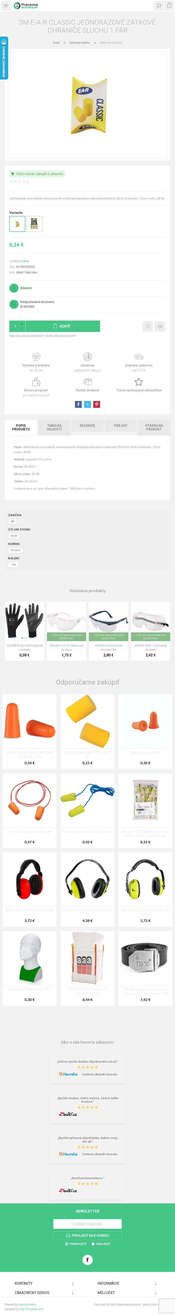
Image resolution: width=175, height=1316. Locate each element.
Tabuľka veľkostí (54, 427)
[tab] (21, 427)
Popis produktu (21, 427)
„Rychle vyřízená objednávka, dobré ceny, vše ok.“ (87, 1139)
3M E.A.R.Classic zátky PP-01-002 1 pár (87, 755)
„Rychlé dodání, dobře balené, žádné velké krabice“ (87, 1099)
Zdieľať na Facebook (78, 404)
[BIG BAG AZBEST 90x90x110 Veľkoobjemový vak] (87, 958)
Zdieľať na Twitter (87, 404)
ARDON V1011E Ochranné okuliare (66, 647)
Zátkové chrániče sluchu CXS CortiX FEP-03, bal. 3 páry (29, 755)
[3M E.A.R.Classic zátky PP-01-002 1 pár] (87, 721)
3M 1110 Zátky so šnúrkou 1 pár (29, 831)
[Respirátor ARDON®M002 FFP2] (30, 958)
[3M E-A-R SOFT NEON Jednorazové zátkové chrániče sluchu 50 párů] (145, 800)
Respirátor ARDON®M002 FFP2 (29, 989)
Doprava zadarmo (139, 362)
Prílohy (120, 425)
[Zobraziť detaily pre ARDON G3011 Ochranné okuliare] (150, 621)
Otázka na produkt (154, 427)
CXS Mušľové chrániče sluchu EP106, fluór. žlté (145, 912)
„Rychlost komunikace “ (88, 1178)
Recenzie (87, 425)
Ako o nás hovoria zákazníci (87, 1042)
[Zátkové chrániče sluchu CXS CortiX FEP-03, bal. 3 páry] (30, 721)
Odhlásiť (103, 1244)
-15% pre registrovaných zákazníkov (66, 637)
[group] (24, 621)
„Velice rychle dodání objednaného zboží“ (87, 1061)
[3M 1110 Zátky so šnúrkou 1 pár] (30, 800)
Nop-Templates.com (32, 1309)
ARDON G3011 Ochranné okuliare (150, 647)
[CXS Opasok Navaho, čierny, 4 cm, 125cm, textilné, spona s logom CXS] (145, 958)
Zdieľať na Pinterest (96, 404)
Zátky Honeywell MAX (145, 752)
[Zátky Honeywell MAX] (145, 721)
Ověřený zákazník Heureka (99, 1074)
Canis (25, 261)
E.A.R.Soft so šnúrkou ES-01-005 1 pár (87, 831)
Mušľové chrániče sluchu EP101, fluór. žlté (87, 912)
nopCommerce (27, 1304)
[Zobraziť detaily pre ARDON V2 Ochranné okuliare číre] (108, 621)
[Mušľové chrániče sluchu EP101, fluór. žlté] (87, 879)
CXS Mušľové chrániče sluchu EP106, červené (30, 912)
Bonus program (36, 387)
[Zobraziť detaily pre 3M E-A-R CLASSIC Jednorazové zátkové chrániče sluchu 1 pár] (17, 231)
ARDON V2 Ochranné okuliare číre (108, 647)
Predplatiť (78, 1244)
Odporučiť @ (160, 326)
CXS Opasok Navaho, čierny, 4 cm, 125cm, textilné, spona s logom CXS (145, 991)
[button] (22, 638)
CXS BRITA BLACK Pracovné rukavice (24, 647)
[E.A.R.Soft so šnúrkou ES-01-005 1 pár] (87, 800)
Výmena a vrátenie (36, 362)
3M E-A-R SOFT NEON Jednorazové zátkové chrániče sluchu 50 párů (145, 834)
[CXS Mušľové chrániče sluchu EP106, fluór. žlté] (145, 879)
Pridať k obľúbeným (147, 326)
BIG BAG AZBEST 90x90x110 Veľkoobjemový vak (87, 991)
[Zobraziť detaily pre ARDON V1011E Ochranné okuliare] (66, 621)
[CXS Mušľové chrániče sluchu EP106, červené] (30, 879)
